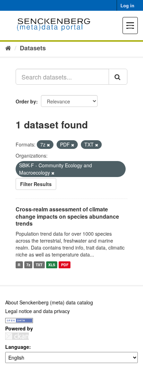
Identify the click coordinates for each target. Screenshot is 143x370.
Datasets (33, 47)
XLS (51, 264)
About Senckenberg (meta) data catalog (49, 302)
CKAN (17, 336)
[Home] (8, 47)
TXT (39, 264)
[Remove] (48, 145)
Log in (127, 5)
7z (28, 264)
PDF (64, 264)
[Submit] (118, 77)
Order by (26, 101)
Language (17, 346)
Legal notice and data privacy (37, 311)
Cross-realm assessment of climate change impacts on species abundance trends (67, 216)
